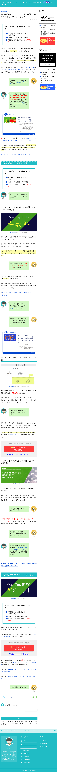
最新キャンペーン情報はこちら (19, 654)
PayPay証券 (3, 11)
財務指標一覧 (37, 2)
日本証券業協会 (26, 759)
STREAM (13, 308)
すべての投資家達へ (6, 3)
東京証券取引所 (26, 753)
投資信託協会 (26, 750)
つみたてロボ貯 (30, 67)
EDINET (25, 747)
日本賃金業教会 (26, 762)
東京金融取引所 (26, 756)
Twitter (44, 740)
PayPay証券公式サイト (20, 483)
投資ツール (28, 2)
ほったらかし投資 (19, 103)
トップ (19, 2)
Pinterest (44, 743)
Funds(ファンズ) (17, 662)
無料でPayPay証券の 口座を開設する (19, 449)
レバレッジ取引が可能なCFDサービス (12, 69)
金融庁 (24, 740)
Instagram (44, 746)
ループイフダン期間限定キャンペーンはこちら (17, 154)
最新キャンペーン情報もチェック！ (20, 454)
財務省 (24, 744)
